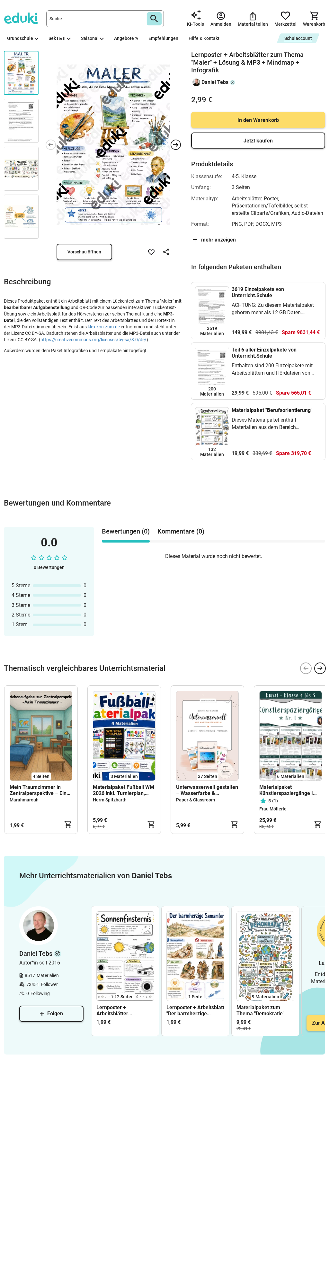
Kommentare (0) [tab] (180, 531)
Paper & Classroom (195, 799)
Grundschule (20, 38)
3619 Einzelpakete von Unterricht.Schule (258, 292)
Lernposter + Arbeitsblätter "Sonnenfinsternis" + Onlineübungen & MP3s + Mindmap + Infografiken (123, 1010)
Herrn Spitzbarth (110, 799)
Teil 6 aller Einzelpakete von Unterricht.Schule (264, 353)
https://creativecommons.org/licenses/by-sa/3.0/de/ (93, 339)
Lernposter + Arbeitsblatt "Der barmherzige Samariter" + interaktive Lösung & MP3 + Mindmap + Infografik (195, 1010)
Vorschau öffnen (84, 251)
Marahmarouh (24, 799)
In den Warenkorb (258, 120)
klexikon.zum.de (104, 326)
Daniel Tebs (214, 82)
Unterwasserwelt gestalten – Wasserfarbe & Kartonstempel (207, 790)
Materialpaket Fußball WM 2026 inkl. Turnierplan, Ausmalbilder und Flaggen (123, 790)
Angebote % (126, 38)
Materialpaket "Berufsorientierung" (272, 410)
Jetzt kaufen (258, 141)
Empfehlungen (163, 38)
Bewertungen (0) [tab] (126, 531)
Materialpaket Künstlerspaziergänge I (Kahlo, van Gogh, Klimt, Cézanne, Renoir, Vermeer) (290, 790)
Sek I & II (57, 38)
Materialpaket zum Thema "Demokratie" (260, 1010)
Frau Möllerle (273, 808)
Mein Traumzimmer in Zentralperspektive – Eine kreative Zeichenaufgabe (39, 790)
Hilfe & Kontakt (204, 38)
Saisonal (90, 38)
